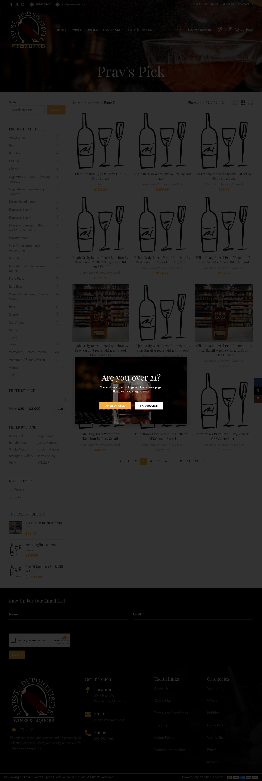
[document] (131, 390)
